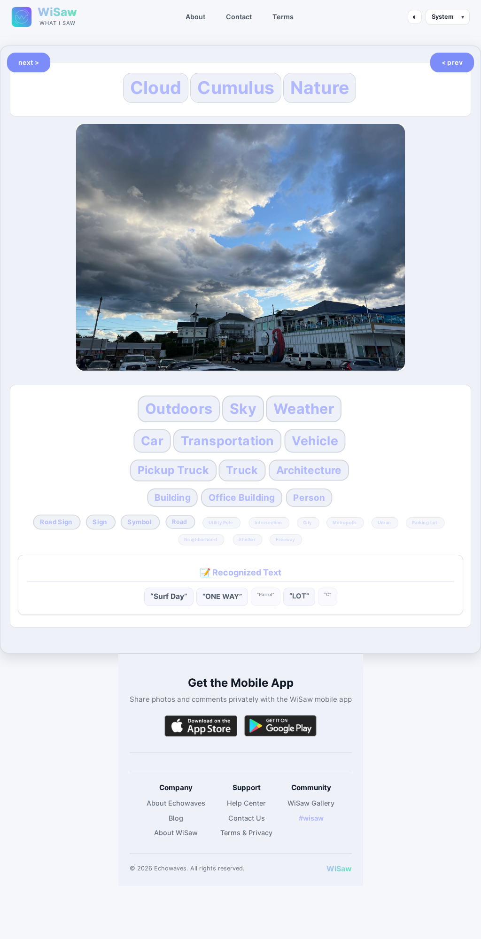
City (307, 522)
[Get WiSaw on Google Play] (280, 725)
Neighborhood (200, 539)
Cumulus (235, 87)
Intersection (268, 522)
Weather (303, 408)
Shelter (247, 539)
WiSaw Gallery (310, 803)
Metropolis (345, 522)
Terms (283, 17)
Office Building (242, 497)
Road (179, 521)
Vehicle (315, 440)
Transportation (227, 440)
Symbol (139, 522)
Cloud (156, 87)
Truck (242, 470)
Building (173, 497)
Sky (243, 408)
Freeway (285, 539)
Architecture (308, 470)
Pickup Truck (173, 470)
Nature (319, 87)
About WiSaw (176, 833)
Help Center (246, 803)
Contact (239, 17)
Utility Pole (220, 522)
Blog (176, 818)
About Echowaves (176, 803)
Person (309, 497)
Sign (100, 522)
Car (152, 440)
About (195, 17)
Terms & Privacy (246, 833)
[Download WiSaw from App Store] (200, 725)
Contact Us (246, 818)
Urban (384, 522)
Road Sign (56, 522)
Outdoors (178, 408)
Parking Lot (424, 522)
